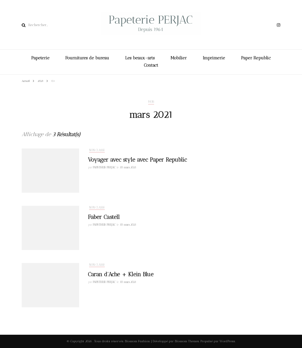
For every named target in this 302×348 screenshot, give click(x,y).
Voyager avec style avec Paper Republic (137, 159)
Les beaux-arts (140, 57)
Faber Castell (104, 216)
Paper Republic (256, 57)
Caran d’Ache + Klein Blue (121, 274)
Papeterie (40, 57)
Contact (151, 65)
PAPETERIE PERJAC (104, 167)
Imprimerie (214, 57)
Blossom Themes (186, 341)
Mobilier (179, 57)
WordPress (227, 341)
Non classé (97, 150)
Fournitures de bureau (87, 57)
